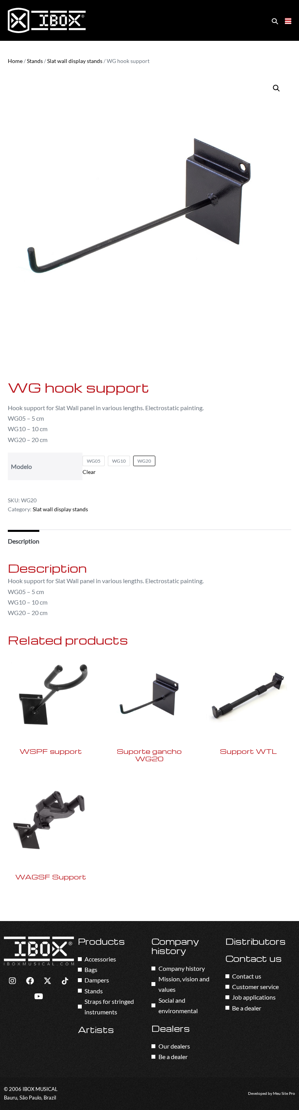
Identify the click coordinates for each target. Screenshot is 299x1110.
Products (101, 941)
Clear (89, 471)
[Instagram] (12, 981)
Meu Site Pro (284, 1093)
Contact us (253, 958)
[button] (275, 21)
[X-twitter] (47, 981)
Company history (175, 946)
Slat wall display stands (74, 61)
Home (15, 61)
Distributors (255, 941)
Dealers (170, 1028)
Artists (96, 1029)
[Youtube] (39, 996)
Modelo (21, 466)
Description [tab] (23, 541)
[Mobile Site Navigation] (288, 21)
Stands (35, 61)
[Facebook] (30, 981)
